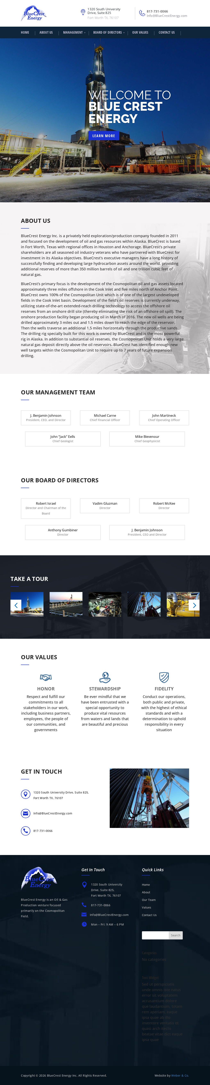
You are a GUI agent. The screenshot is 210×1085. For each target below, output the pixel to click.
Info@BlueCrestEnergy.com (167, 15)
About (146, 892)
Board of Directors (107, 32)
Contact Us (167, 32)
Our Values (140, 32)
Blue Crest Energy (125, 112)
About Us (46, 32)
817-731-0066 (157, 11)
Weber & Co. (180, 1075)
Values (146, 907)
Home (25, 32)
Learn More (103, 135)
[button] (15, 605)
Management (73, 32)
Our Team (149, 900)
